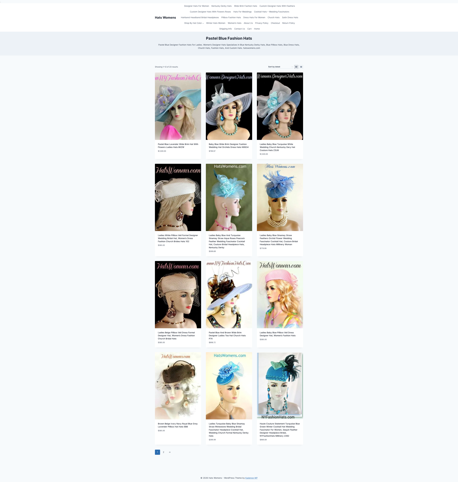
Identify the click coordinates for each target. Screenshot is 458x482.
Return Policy (288, 23)
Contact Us (239, 29)
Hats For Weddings (242, 12)
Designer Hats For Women (196, 6)
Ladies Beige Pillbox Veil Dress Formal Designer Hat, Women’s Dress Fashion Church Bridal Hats (176, 335)
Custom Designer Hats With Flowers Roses (210, 12)
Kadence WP (251, 478)
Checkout (275, 23)
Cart (249, 29)
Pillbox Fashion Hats (231, 17)
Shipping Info (225, 29)
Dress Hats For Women (254, 17)
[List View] (301, 67)
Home (257, 29)
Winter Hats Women (215, 23)
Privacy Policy (261, 23)
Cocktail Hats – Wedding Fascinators (271, 12)
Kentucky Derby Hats (221, 6)
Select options (165, 252)
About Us (248, 23)
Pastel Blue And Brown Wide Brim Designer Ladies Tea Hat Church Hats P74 (227, 335)
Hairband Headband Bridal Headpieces (200, 17)
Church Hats (274, 17)
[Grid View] (296, 67)
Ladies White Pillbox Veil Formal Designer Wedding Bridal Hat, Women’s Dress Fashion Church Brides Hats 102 (178, 238)
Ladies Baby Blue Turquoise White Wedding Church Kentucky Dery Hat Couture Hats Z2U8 (277, 147)
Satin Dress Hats (290, 17)
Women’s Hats (234, 23)
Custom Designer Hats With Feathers (277, 6)
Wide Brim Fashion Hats (245, 6)
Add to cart (164, 158)
